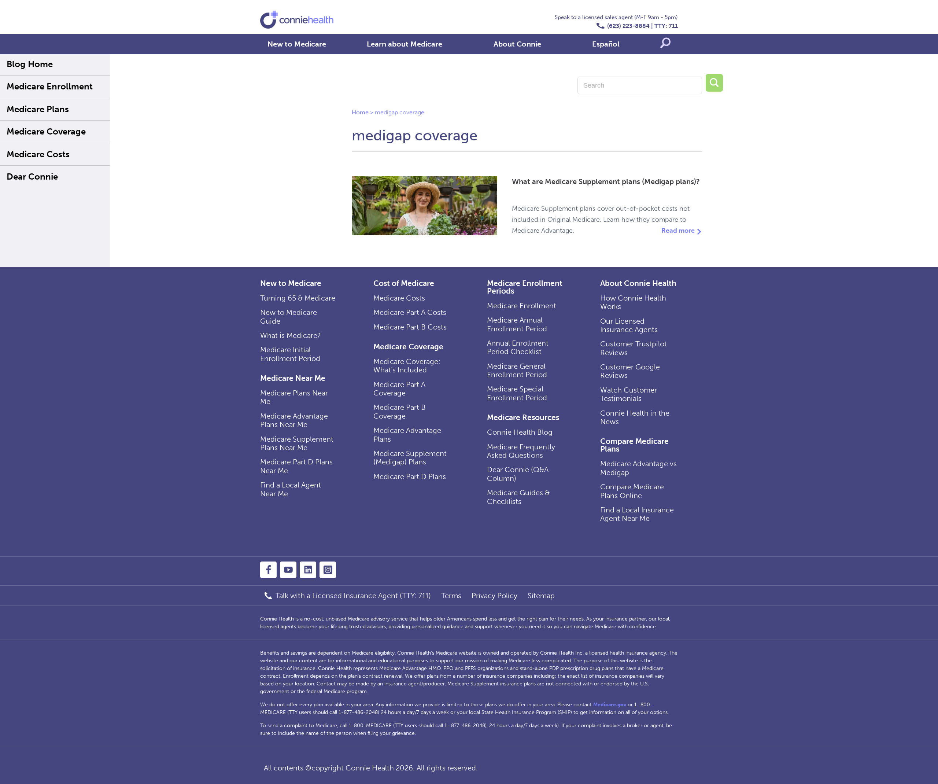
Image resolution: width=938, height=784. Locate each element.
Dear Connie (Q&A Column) (518, 473)
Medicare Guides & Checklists (518, 496)
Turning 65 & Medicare (297, 298)
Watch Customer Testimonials (628, 394)
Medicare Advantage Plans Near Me (294, 420)
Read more (678, 231)
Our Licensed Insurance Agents (629, 325)
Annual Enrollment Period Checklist (518, 347)
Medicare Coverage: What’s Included (406, 365)
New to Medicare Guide (288, 316)
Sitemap (541, 595)
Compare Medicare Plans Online (632, 491)
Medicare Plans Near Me (294, 397)
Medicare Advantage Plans (407, 434)
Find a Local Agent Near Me (290, 489)
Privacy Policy (494, 595)
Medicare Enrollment (50, 86)
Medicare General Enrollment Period (517, 370)
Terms (451, 595)
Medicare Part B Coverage (399, 411)
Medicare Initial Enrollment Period (290, 353)
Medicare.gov (609, 705)
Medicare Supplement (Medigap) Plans (410, 457)
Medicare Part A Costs (409, 312)
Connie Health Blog (520, 432)
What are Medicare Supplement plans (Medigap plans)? (606, 181)
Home (360, 112)
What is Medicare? (290, 335)
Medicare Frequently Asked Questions (521, 451)
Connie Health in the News (634, 417)
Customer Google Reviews (630, 371)
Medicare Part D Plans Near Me (296, 466)
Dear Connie (32, 176)
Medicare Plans (38, 109)
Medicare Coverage (46, 131)
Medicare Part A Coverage (399, 388)
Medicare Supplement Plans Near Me (296, 443)
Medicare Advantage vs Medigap (638, 467)
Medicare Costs (38, 154)
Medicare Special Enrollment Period (517, 393)
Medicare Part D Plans (409, 476)
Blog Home (30, 64)
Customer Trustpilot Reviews (633, 348)
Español (606, 44)
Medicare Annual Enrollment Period (517, 324)
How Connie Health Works (633, 302)
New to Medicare (296, 44)
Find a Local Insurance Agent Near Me (637, 514)
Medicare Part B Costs (410, 327)
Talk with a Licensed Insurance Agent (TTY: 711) (353, 595)
